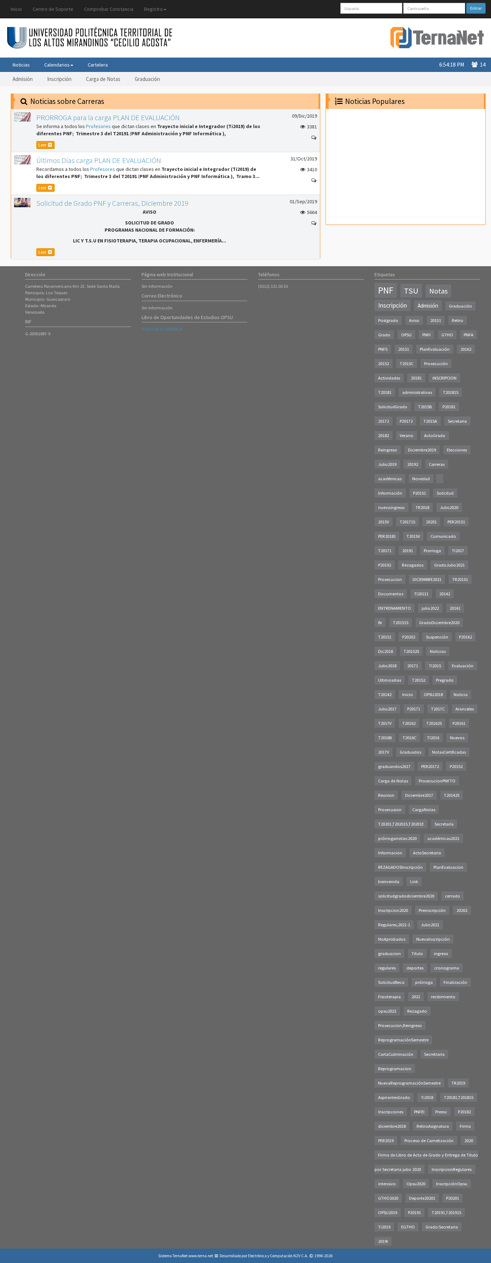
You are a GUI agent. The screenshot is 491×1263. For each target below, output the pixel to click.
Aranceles (464, 709)
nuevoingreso (391, 507)
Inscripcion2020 (393, 910)
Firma (465, 1126)
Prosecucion (390, 579)
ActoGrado (434, 435)
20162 (465, 349)
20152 (383, 363)
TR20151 (460, 579)
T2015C (406, 363)
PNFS (382, 349)
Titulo (417, 953)
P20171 (413, 709)
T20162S (434, 723)
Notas (438, 291)
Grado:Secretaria (442, 1227)
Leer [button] (42, 144)
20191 (407, 550)
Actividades (389, 378)
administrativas (417, 392)
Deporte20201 (422, 1198)
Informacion (390, 852)
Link (414, 881)
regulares (387, 968)
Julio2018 (387, 665)
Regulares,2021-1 (394, 924)
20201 (431, 521)
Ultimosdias (389, 680)
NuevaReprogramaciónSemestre (409, 1083)
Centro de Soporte (53, 9)
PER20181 (387, 536)
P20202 (408, 637)
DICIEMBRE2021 (427, 579)
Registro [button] (153, 9)
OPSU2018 (433, 694)
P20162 (465, 637)
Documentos (390, 593)
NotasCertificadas (449, 752)
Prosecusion (389, 809)
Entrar (476, 8)
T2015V (413, 536)
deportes (415, 968)
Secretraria (434, 1054)
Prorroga (432, 550)
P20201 (452, 1198)
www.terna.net (200, 1255)
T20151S (400, 622)
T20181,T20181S (458, 1097)
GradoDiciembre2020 (439, 622)
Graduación (147, 79)
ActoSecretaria (427, 852)
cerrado (452, 896)
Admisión (23, 79)
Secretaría (444, 824)
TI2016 (433, 737)
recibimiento (443, 996)
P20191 (414, 1212)
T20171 (384, 550)
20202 (461, 910)
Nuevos (457, 737)
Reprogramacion (394, 1068)
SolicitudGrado (392, 406)
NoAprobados (391, 939)
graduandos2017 (394, 766)
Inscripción (59, 79)
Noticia (461, 694)
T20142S (451, 795)
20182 (383, 435)
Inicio (16, 9)
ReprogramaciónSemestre (403, 1039)
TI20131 (421, 593)
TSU (411, 291)
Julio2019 (387, 464)
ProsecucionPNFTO (437, 780)
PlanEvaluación (435, 349)
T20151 (384, 637)
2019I (383, 1241)
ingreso (441, 953)
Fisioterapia (389, 996)
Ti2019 (384, 1227)
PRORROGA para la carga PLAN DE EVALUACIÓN (108, 117)
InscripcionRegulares (452, 1169)
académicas (389, 478)
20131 (435, 320)
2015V (383, 521)
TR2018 (422, 507)
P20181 (448, 406)
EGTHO (408, 1227)
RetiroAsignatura (433, 1126)
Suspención (437, 637)
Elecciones (457, 450)
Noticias (21, 65)
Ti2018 (427, 1097)
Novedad (421, 478)
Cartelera (98, 65)
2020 (468, 1140)
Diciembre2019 (422, 450)
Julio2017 (387, 709)
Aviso (414, 320)
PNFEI (419, 1111)
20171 (412, 665)
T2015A (430, 421)
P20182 (464, 1111)
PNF (385, 290)
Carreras (437, 464)
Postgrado (388, 320)
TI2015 (435, 665)
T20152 (418, 680)
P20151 (419, 493)
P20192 (384, 565)
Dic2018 (385, 651)
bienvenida (388, 881)
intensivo (387, 1183)
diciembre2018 (392, 1126)
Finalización (455, 982)
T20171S (407, 521)
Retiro (457, 320)
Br (380, 622)
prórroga (424, 982)
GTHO (447, 334)
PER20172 (430, 766)
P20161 (459, 723)
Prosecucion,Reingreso (400, 1025)
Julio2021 (430, 924)
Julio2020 (449, 507)
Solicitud (445, 493)
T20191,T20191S (446, 1212)
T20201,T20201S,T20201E (401, 824)
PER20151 (456, 521)
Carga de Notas (103, 79)
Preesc (441, 1111)
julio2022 (430, 608)
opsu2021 (387, 1011)
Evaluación (462, 665)
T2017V (384, 723)
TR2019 (458, 1083)
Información (390, 493)
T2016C (409, 737)
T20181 (384, 392)
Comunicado (443, 536)
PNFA (468, 334)
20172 (383, 421)
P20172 (406, 421)
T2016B (385, 737)
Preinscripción (432, 910)
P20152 (456, 766)
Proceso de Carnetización (429, 1140)
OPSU (406, 334)
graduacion (389, 953)
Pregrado (445, 680)
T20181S (450, 392)
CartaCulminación (395, 1054)
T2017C (438, 709)
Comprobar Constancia (108, 9)
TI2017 (458, 550)
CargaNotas (423, 809)
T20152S (411, 651)
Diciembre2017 (419, 795)
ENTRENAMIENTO (394, 608)
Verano (406, 435)
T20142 (384, 694)
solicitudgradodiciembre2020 (406, 896)
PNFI (426, 334)
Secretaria (457, 421)
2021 (416, 996)
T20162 (409, 723)
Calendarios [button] (57, 65)
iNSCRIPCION (444, 378)
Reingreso (387, 450)
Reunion (386, 795)
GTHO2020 (388, 1198)
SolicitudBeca (391, 982)
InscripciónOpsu (451, 1183)
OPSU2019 (387, 1212)
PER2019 (386, 1140)
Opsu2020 (416, 1183)
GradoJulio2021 (449, 565)
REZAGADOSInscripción (400, 867)
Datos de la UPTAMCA (162, 329)
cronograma (446, 968)
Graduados (410, 752)
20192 (412, 464)
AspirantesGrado (394, 1097)
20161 (455, 608)
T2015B (425, 406)
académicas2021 (443, 838)
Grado (384, 334)
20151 (403, 349)
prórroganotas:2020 (397, 838)
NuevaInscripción (433, 939)
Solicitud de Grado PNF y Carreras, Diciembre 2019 (112, 203)
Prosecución (436, 363)
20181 (416, 378)
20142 (444, 593)
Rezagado (417, 1011)
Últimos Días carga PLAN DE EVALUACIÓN (98, 160)
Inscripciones (390, 1111)
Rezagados (412, 565)
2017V (383, 752)
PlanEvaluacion (448, 867)
